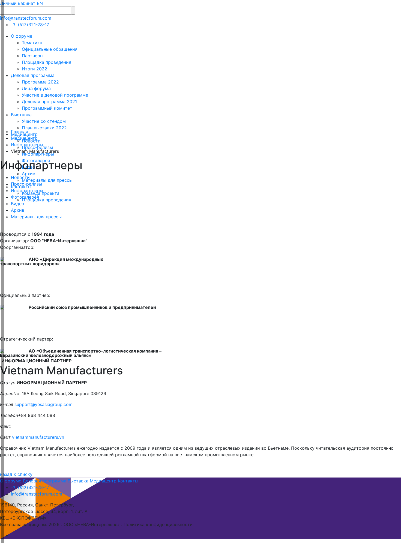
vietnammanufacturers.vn (38, 437)
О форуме (21, 36)
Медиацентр (24, 138)
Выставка (21, 114)
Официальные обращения (49, 49)
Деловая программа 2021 (49, 101)
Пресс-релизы (26, 184)
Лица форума (36, 88)
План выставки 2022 (44, 127)
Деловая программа (33, 75)
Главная (19, 131)
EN (40, 3)
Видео (17, 203)
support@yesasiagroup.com (43, 404)
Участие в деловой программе (55, 95)
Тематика (32, 42)
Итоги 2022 (34, 68)
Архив (28, 173)
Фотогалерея (25, 197)
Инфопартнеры (27, 144)
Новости (20, 177)
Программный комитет (47, 108)
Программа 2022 (40, 82)
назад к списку (16, 474)
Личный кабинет (17, 3)
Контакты (128, 481)
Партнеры (32, 55)
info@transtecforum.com (25, 18)
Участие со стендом (44, 121)
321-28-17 (30, 24)
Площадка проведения (46, 62)
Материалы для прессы (47, 180)
